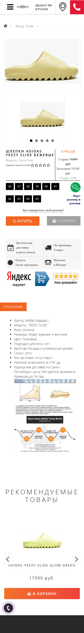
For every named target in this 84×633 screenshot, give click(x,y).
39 (37, 186)
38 (28, 186)
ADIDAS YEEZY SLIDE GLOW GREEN (42, 565)
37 (19, 186)
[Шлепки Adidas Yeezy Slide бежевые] (42, 61)
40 (46, 186)
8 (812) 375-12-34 (77, 7)
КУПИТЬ (25, 221)
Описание (13, 307)
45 (37, 199)
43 (19, 199)
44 (28, 199)
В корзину (66, 220)
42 (9, 199)
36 (9, 186)
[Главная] (6, 26)
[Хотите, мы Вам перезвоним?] (8, 608)
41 (55, 186)
